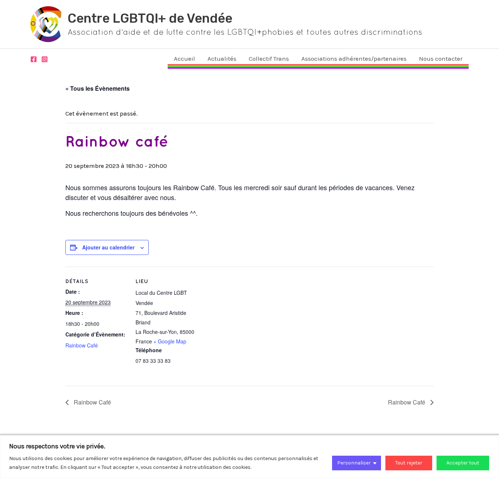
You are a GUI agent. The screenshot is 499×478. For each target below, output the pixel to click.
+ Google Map (169, 341)
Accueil (184, 58)
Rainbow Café (81, 345)
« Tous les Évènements (97, 88)
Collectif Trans (269, 58)
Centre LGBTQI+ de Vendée (150, 18)
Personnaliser (354, 463)
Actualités (221, 58)
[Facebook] (33, 59)
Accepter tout (462, 463)
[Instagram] (44, 59)
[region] (249, 456)
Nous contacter (440, 58)
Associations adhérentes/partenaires (354, 58)
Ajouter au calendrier (108, 247)
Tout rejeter (408, 463)
